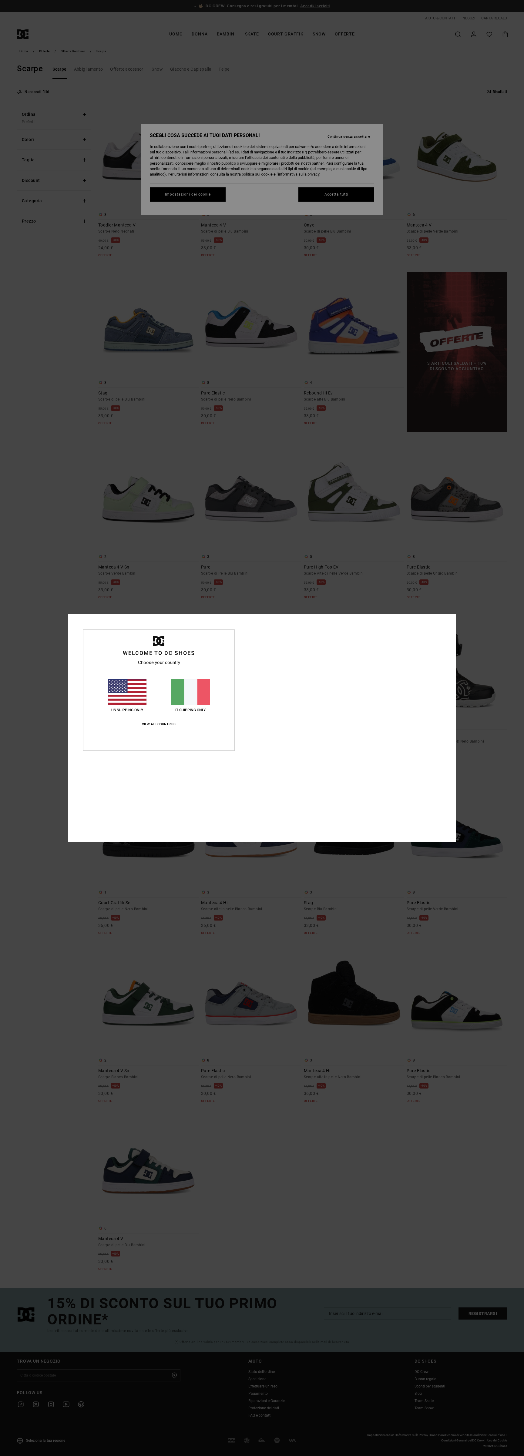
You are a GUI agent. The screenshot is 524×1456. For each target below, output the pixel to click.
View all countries (159, 724)
